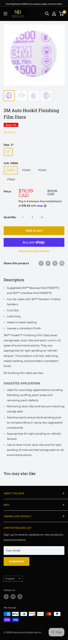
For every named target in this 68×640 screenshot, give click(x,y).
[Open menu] (5, 13)
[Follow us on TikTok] (19, 596)
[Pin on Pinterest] (48, 263)
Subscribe (16, 561)
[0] (61, 13)
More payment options (34, 250)
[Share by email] (61, 263)
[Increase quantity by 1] (42, 217)
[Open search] (47, 14)
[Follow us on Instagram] (13, 596)
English (10, 578)
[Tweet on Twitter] (54, 263)
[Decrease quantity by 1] (22, 217)
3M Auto (10, 132)
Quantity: (10, 217)
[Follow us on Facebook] (6, 596)
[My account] (54, 14)
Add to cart (34, 230)
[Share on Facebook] (41, 263)
